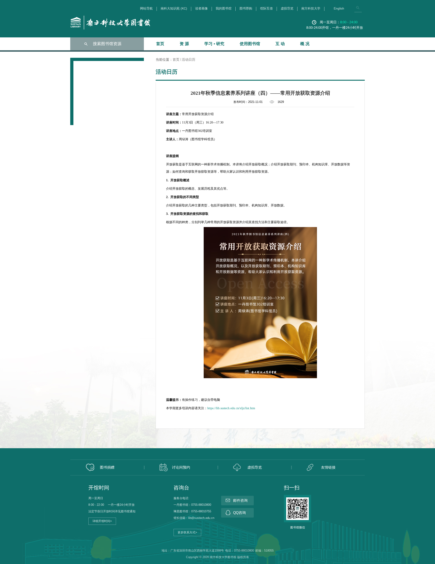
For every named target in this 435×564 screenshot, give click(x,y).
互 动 (280, 43)
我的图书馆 (224, 8)
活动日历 (188, 59)
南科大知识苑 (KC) (174, 8)
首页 (160, 43)
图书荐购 (245, 8)
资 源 (184, 43)
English (339, 8)
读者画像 (201, 8)
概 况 (304, 43)
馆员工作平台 (82, 530)
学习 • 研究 (214, 43)
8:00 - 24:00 (349, 22)
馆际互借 (266, 8)
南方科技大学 (310, 8)
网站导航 (146, 8)
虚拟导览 (287, 8)
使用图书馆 (250, 43)
